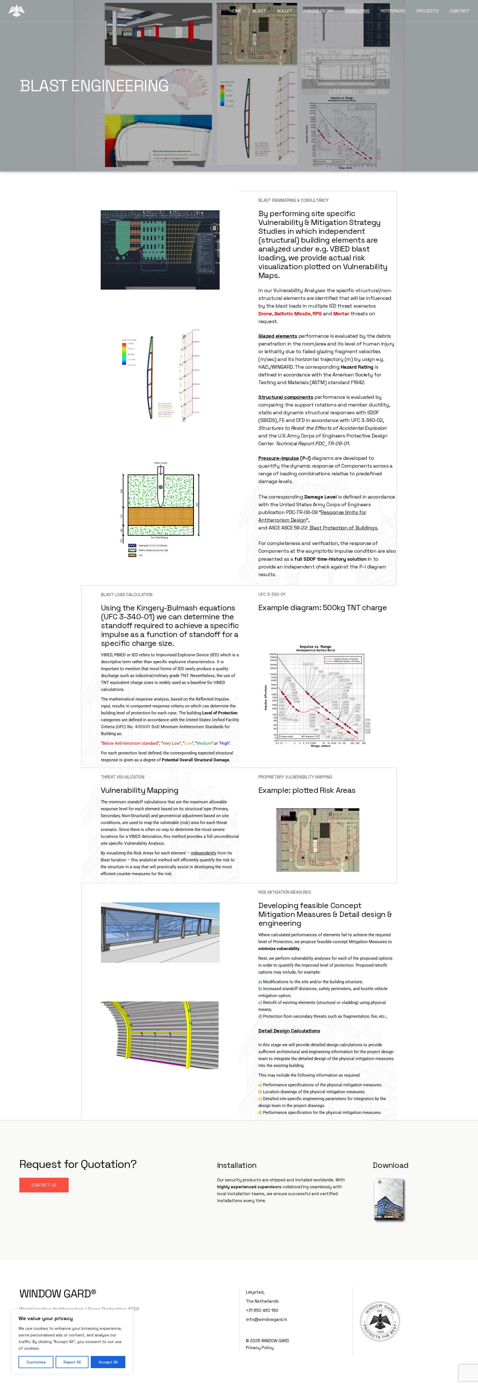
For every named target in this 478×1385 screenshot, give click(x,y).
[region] (72, 1341)
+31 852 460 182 (262, 1310)
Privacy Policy (260, 1347)
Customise (36, 1362)
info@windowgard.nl (266, 1319)
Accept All (108, 1362)
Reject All (72, 1362)
